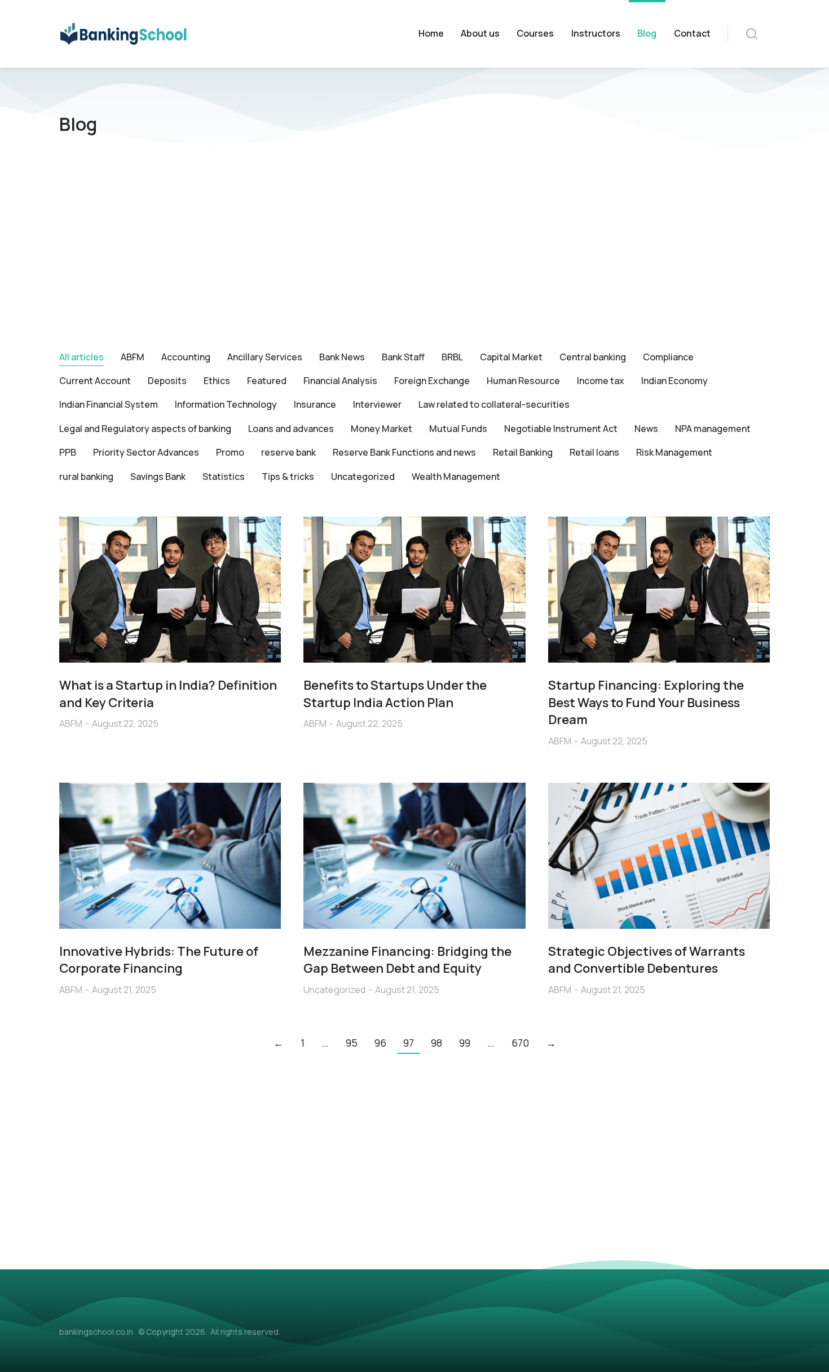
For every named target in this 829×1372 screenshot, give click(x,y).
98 (436, 1042)
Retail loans (594, 452)
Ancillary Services (264, 357)
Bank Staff (403, 357)
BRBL (452, 357)
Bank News (342, 357)
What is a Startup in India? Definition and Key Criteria (168, 694)
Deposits (167, 380)
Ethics (217, 380)
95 (352, 1042)
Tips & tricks (288, 476)
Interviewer (377, 404)
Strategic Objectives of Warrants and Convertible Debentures (646, 960)
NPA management (713, 428)
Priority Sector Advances (146, 452)
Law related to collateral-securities (494, 404)
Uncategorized (363, 476)
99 (464, 1042)
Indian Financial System (108, 404)
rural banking (86, 476)
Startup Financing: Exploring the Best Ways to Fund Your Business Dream (646, 703)
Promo (230, 452)
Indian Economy (674, 380)
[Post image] (170, 590)
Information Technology (226, 404)
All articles (81, 357)
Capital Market (511, 357)
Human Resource (523, 380)
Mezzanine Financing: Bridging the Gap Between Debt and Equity (407, 960)
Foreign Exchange (432, 380)
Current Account (95, 380)
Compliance (668, 357)
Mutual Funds (458, 428)
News (646, 428)
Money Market (381, 428)
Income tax (600, 380)
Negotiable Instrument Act (561, 428)
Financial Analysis (340, 380)
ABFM (132, 357)
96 (380, 1042)
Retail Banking (523, 452)
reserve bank (288, 452)
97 (408, 1042)
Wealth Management (456, 476)
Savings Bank (158, 476)
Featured (266, 380)
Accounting (185, 357)
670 (520, 1042)
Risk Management (674, 452)
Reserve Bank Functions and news (404, 452)
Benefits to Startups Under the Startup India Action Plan (395, 694)
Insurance (315, 404)
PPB (67, 452)
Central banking (592, 357)
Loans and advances (291, 428)
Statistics (223, 476)
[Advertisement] (414, 249)
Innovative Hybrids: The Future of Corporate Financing (158, 960)
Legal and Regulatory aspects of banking (145, 428)
